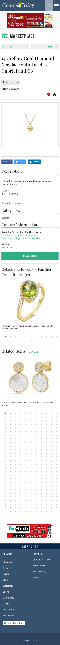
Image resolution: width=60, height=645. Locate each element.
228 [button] (41, 486)
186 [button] (51, 471)
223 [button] (16, 486)
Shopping (7, 562)
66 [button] (56, 431)
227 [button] (36, 486)
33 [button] (56, 420)
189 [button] (11, 475)
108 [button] (46, 446)
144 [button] (5, 460)
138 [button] (31, 457)
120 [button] (51, 449)
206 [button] (41, 479)
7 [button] (36, 337)
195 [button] (41, 475)
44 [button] (56, 424)
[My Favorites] (49, 94)
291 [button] (26, 508)
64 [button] (46, 431)
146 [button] (16, 460)
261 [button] (41, 497)
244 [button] (11, 493)
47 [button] (16, 428)
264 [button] (56, 497)
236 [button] (26, 489)
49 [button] (26, 428)
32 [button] (51, 420)
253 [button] (56, 493)
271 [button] (36, 500)
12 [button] (31, 340)
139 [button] (36, 457)
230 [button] (51, 486)
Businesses (8, 615)
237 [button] (31, 489)
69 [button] (16, 435)
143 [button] (56, 457)
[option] (30, 124)
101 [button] (11, 446)
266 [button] (11, 500)
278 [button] (16, 504)
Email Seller (10, 82)
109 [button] (51, 446)
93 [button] (26, 442)
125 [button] (21, 453)
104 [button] (26, 446)
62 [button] (36, 431)
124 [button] (16, 453)
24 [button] (11, 420)
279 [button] (21, 504)
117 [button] (36, 449)
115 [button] (26, 449)
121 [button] (56, 449)
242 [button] (56, 489)
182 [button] (31, 471)
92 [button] (21, 442)
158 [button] (21, 464)
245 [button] (16, 493)
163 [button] (46, 464)
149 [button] (31, 460)
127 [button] (31, 453)
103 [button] (21, 446)
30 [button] (41, 420)
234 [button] (16, 489)
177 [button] (5, 471)
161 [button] (36, 464)
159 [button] (26, 464)
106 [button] (36, 446)
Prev (10, 46)
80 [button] (16, 439)
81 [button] (21, 439)
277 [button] (11, 504)
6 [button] (31, 337)
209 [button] (56, 479)
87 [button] (51, 439)
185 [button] (46, 471)
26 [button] (21, 420)
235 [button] (21, 489)
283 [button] (41, 504)
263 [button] (51, 497)
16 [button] (26, 417)
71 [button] (26, 435)
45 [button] (5, 428)
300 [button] (21, 511)
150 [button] (36, 460)
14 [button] (16, 417)
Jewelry (5, 217)
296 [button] (51, 508)
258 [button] (26, 497)
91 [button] (16, 442)
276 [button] (5, 504)
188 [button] (5, 475)
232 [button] (5, 489)
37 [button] (21, 424)
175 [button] (51, 468)
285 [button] (51, 504)
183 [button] (36, 471)
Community (8, 597)
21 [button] (51, 417)
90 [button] (11, 442)
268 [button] (21, 500)
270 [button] (31, 500)
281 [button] (31, 504)
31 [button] (46, 420)
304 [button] (41, 511)
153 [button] (51, 460)
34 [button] (5, 424)
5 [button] (26, 337)
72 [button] (31, 435)
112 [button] (11, 449)
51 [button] (36, 428)
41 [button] (41, 424)
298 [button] (11, 511)
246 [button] (21, 493)
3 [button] (16, 337)
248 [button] (31, 493)
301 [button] (26, 511)
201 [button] (16, 479)
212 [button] (16, 482)
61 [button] (31, 431)
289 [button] (16, 508)
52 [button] (41, 428)
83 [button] (31, 439)
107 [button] (41, 446)
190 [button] (16, 475)
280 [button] (26, 504)
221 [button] (5, 486)
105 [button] (31, 446)
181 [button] (26, 471)
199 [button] (5, 479)
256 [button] (16, 497)
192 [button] (26, 475)
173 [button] (41, 468)
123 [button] (11, 453)
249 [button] (36, 493)
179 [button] (16, 471)
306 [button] (51, 511)
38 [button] (26, 424)
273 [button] (46, 500)
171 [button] (31, 468)
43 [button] (51, 424)
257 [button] (21, 497)
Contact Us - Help (41, 559)
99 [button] (56, 442)
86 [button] (46, 439)
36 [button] (16, 424)
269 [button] (26, 500)
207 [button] (46, 479)
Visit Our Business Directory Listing (18, 235)
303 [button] (36, 511)
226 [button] (31, 486)
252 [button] (51, 493)
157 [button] (16, 464)
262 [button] (46, 497)
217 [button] (41, 482)
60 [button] (26, 431)
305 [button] (46, 511)
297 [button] (56, 508)
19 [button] (41, 417)
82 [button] (26, 439)
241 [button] (51, 489)
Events (6, 574)
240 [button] (46, 489)
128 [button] (36, 453)
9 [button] (46, 337)
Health (6, 603)
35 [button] (11, 424)
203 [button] (26, 479)
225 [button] (26, 486)
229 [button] (46, 486)
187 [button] (56, 471)
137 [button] (26, 457)
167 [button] (11, 468)
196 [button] (46, 475)
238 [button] (36, 489)
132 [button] (56, 453)
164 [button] (51, 464)
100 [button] (5, 446)
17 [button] (31, 417)
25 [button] (16, 420)
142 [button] (51, 457)
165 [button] (56, 464)
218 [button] (46, 482)
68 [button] (11, 435)
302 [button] (31, 511)
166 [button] (5, 468)
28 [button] (31, 420)
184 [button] (41, 471)
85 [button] (41, 439)
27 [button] (26, 420)
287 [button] (5, 508)
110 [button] (56, 446)
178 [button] (11, 471)
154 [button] (56, 460)
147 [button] (21, 460)
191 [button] (21, 475)
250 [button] (41, 493)
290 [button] (21, 508)
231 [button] (56, 486)
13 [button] (11, 417)
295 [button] (46, 508)
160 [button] (31, 464)
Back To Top (30, 546)
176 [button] (56, 468)
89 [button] (5, 442)
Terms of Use (39, 565)
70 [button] (21, 435)
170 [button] (26, 468)
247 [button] (26, 493)
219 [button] (51, 482)
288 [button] (11, 508)
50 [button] (31, 428)
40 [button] (36, 424)
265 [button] (5, 500)
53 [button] (46, 428)
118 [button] (41, 449)
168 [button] (16, 468)
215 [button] (31, 482)
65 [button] (51, 431)
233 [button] (11, 489)
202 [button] (21, 479)
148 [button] (26, 460)
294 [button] (41, 508)
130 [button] (46, 453)
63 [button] (41, 431)
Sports (6, 592)
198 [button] (56, 475)
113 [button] (16, 449)
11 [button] (56, 337)
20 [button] (46, 417)
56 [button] (5, 431)
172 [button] (36, 468)
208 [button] (51, 479)
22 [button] (56, 417)
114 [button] (21, 449)
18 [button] (36, 417)
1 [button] (5, 337)
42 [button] (46, 424)
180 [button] (21, 471)
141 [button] (46, 457)
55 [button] (56, 428)
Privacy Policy (39, 571)
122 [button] (5, 453)
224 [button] (21, 486)
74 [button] (41, 435)
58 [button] (16, 431)
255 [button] (11, 497)
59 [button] (21, 431)
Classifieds (8, 586)
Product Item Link (11, 203)
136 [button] (21, 457)
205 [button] (36, 479)
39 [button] (31, 424)
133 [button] (5, 457)
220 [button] (56, 482)
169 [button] (21, 468)
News (5, 568)
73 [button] (36, 435)
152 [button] (46, 460)
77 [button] (56, 435)
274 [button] (51, 500)
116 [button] (31, 449)
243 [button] (5, 493)
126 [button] (26, 453)
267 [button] (16, 500)
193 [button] (31, 475)
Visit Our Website (31, 238)
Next (50, 46)
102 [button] (16, 446)
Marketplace (22, 35)
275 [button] (56, 500)
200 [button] (11, 479)
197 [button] (51, 475)
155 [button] (5, 464)
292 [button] (31, 508)
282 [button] (36, 504)
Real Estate (8, 609)
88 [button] (56, 439)
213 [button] (21, 482)
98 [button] (51, 442)
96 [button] (41, 442)
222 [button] (11, 486)
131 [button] (51, 453)
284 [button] (46, 504)
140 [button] (41, 457)
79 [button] (11, 439)
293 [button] (36, 508)
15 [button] (21, 417)
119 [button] (46, 449)
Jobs (5, 580)
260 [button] (36, 497)
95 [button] (36, 442)
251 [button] (46, 493)
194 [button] (36, 475)
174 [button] (46, 468)
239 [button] (41, 489)
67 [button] (5, 435)
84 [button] (36, 439)
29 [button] (36, 420)
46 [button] (11, 428)
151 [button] (41, 460)
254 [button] (5, 497)
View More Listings (10, 238)
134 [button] (11, 457)
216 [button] (36, 482)
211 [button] (11, 482)
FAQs (35, 577)
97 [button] (46, 442)
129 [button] (41, 453)
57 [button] (11, 431)
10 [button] (51, 337)
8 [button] (41, 337)
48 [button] (21, 428)
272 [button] (41, 500)
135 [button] (16, 457)
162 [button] (41, 464)
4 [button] (21, 337)
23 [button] (5, 420)
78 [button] (5, 439)
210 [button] (5, 482)
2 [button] (11, 337)
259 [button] (31, 497)
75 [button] (46, 435)
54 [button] (51, 428)
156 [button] (11, 464)
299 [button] (16, 511)
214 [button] (26, 482)
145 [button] (11, 460)
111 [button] (5, 449)
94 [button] (31, 442)
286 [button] (56, 504)
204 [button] (31, 479)
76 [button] (51, 435)
